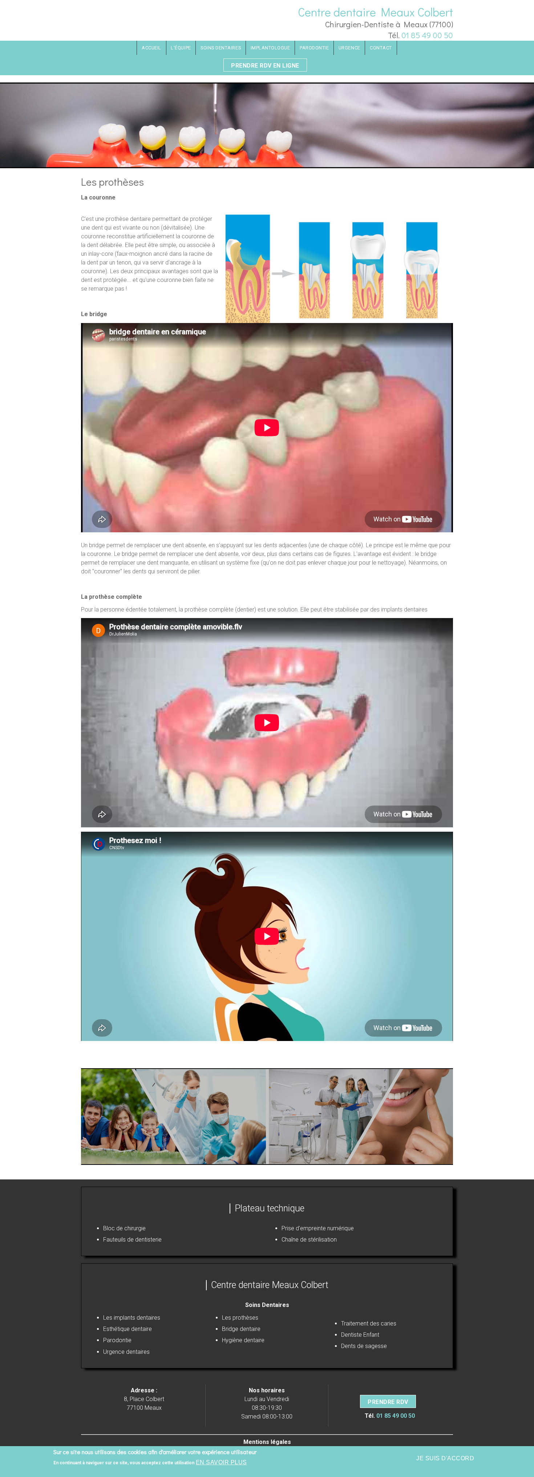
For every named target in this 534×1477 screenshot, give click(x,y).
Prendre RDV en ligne (265, 65)
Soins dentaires (221, 48)
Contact (381, 48)
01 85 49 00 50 (427, 35)
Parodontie (314, 48)
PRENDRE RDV (388, 1401)
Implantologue (270, 48)
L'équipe (181, 48)
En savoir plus (221, 1462)
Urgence (349, 48)
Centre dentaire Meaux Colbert (375, 11)
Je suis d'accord (445, 1458)
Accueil (151, 48)
